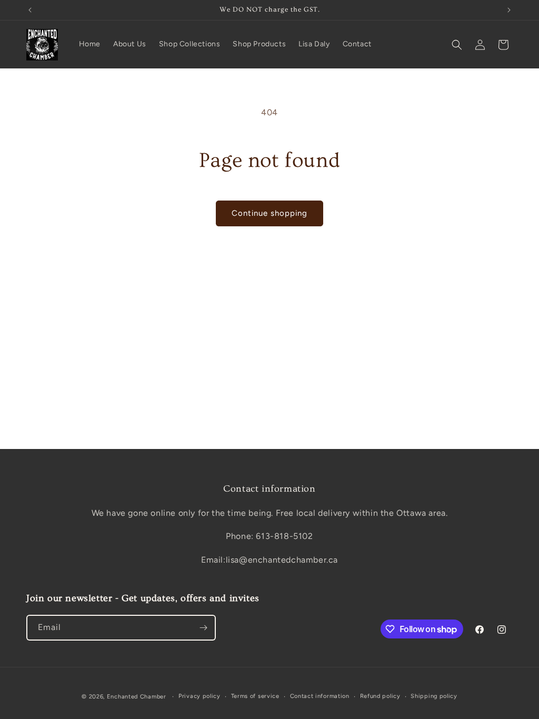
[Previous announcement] (30, 10)
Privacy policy (199, 696)
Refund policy (380, 696)
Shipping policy (434, 696)
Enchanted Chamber (136, 696)
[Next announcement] (509, 10)
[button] (456, 44)
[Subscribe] (203, 628)
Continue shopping (269, 213)
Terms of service (255, 696)
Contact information (320, 696)
